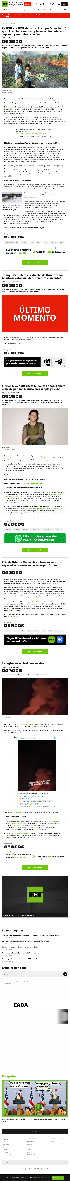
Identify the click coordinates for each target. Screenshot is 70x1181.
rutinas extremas (14, 458)
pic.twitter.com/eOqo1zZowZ (32, 483)
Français (45, 1174)
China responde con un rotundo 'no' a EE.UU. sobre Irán (20, 959)
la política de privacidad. (15, 979)
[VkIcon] (40, 4)
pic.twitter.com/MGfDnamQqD (39, 133)
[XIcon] (46, 4)
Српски (52, 1174)
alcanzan (16, 827)
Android (52, 1141)
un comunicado (31, 596)
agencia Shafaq (53, 583)
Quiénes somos (30, 1141)
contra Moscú (17, 825)
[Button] (36, 4)
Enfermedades (35, 529)
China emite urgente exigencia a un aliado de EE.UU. (20, 947)
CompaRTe (11, 1174)
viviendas (31, 827)
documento (9, 107)
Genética (58, 529)
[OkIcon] (55, 4)
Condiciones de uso (31, 1155)
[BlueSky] (52, 4)
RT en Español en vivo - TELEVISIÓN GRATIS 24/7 (21, 915)
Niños (31, 242)
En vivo (27, 4)
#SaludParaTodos (24, 133)
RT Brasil (18, 1174)
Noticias (7, 10)
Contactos (29, 1144)
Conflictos (8, 631)
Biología (17, 529)
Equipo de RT (61, 10)
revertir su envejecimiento (37, 458)
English (38, 1174)
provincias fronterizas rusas (17, 823)
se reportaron (14, 812)
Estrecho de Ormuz (33, 631)
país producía (35, 602)
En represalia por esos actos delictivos (18, 833)
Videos (5, 1147)
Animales (8, 529)
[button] (35, 894)
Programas (25, 10)
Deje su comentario (35, 263)
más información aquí (42, 1178)
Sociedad (53, 242)
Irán (50, 631)
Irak (44, 631)
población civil (52, 821)
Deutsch (31, 1174)
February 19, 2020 (49, 136)
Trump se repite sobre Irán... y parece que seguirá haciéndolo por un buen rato (33, 1120)
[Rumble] (43, 4)
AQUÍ (16, 616)
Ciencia (25, 529)
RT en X (35, 1131)
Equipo (28, 1147)
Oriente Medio (59, 631)
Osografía (9, 1076)
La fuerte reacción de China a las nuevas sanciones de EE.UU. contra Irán (26, 941)
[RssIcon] (44, 1168)
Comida (24, 242)
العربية (25, 1174)
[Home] (5, 4)
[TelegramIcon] (49, 4)
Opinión (37, 10)
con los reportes (17, 730)
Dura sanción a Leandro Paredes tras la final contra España (22, 953)
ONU (38, 242)
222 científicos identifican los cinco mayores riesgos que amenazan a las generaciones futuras (11, 208)
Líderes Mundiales (8, 1155)
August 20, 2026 (36, 488)
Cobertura (29, 1149)
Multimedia (47, 10)
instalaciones (14, 829)
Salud (45, 242)
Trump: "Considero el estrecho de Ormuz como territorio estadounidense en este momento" (31, 15)
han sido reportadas (27, 724)
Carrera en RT (30, 1152)
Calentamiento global (12, 242)
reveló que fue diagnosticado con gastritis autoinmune (43, 509)
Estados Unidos (48, 529)
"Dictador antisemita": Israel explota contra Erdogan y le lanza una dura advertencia (31, 935)
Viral (15, 10)
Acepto (13, 979)
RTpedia (5, 1152)
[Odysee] (28, 1168)
